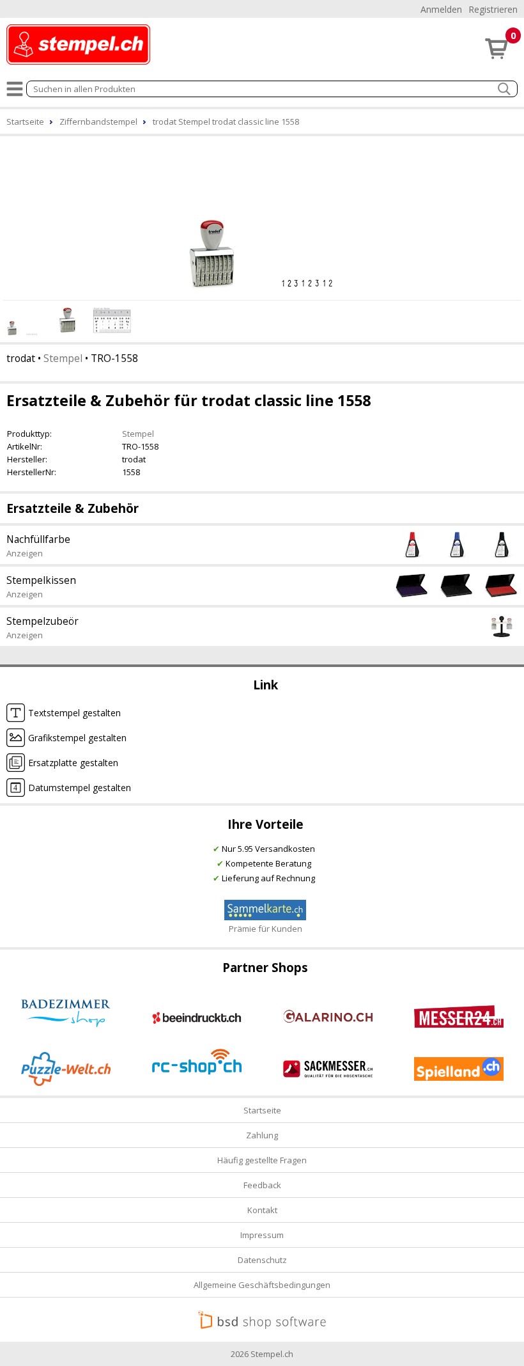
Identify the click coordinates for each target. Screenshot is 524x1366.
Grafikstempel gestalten (77, 738)
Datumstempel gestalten (79, 787)
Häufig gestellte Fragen (262, 1160)
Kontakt (262, 1210)
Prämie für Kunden (265, 928)
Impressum (262, 1235)
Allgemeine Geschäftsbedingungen (262, 1285)
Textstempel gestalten (74, 713)
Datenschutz (262, 1260)
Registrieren (493, 9)
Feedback (262, 1185)
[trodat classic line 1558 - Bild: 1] (262, 216)
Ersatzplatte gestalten (73, 763)
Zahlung (262, 1135)
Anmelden (441, 9)
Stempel (62, 358)
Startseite (262, 1110)
